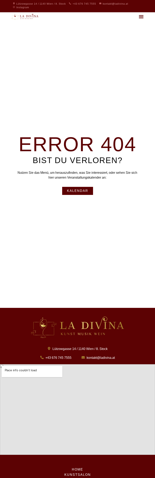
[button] (141, 17)
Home (77, 469)
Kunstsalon (77, 474)
